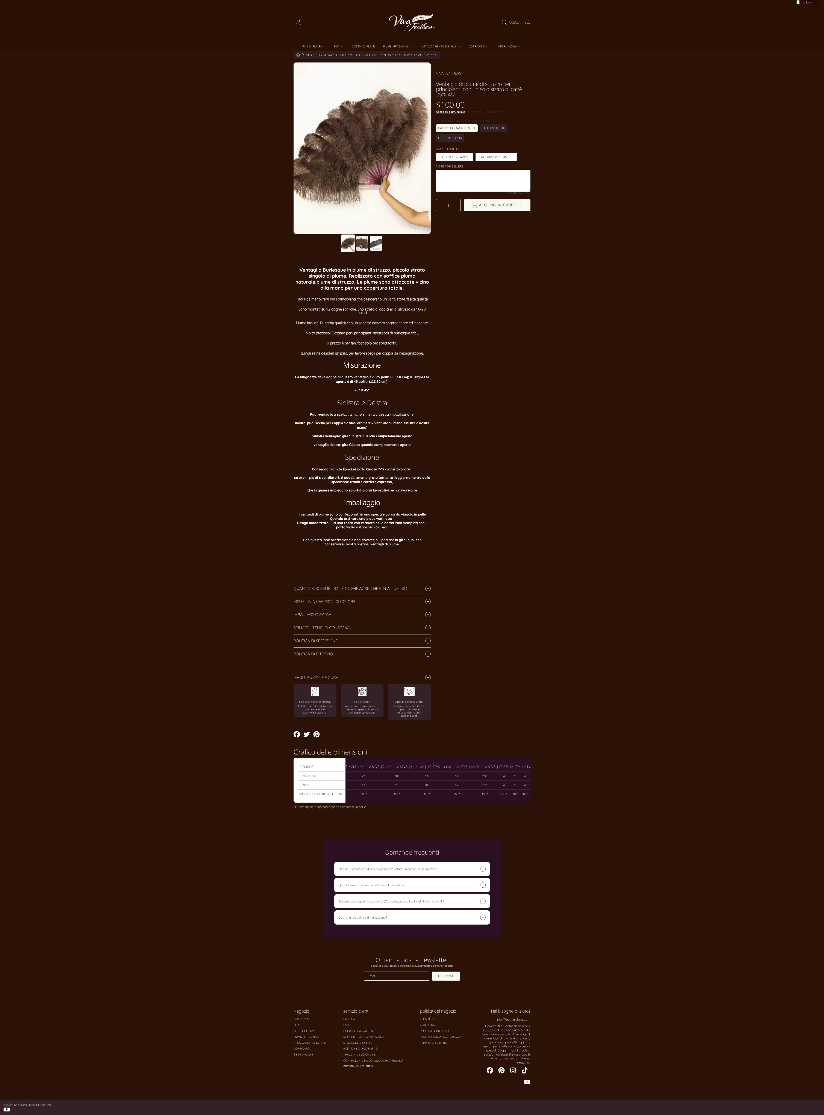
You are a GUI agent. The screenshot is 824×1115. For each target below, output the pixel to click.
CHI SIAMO (427, 1019)
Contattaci (428, 1025)
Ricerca (349, 1019)
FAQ (346, 1025)
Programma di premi (358, 1066)
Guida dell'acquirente (359, 1031)
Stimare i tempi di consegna (363, 1036)
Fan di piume (311, 46)
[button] (512, 22)
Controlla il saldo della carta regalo (373, 1060)
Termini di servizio (433, 1042)
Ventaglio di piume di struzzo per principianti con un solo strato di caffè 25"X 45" (371, 55)
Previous (298, 148)
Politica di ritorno (434, 1031)
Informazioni (507, 46)
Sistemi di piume (305, 1031)
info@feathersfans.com (513, 1019)
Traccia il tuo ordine (359, 1054)
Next (426, 148)
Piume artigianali (396, 46)
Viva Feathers (448, 73)
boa (336, 46)
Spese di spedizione (450, 112)
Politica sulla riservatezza (440, 1036)
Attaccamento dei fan (439, 46)
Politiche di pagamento (360, 1048)
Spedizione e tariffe (357, 1042)
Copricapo (477, 46)
